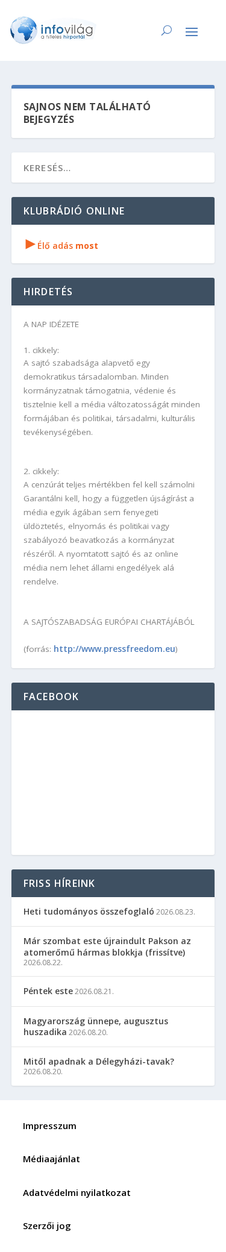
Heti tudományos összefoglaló (89, 911)
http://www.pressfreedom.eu (114, 648)
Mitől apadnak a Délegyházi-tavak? (99, 1061)
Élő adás (62, 245)
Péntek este (48, 991)
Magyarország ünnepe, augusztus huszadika (96, 1026)
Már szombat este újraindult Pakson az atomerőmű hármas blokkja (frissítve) (107, 946)
